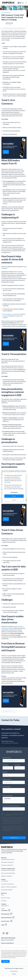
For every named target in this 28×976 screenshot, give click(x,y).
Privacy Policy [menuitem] (14, 971)
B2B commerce (7, 655)
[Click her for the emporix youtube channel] (3, 934)
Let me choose (14, 492)
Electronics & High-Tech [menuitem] (7, 865)
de (23, 2)
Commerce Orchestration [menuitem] (7, 884)
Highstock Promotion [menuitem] (6, 876)
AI (13, 711)
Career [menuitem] (3, 908)
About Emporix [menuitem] (5, 905)
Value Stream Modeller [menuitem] (6, 889)
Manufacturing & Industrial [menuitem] (7, 859)
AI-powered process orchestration (11, 314)
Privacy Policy (7, 482)
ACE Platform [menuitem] (4, 881)
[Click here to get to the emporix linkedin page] (7, 934)
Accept (14, 496)
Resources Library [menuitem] (5, 897)
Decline (14, 499)
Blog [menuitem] (2, 894)
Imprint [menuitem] (14, 974)
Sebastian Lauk (9, 23)
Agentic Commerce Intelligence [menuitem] (9, 886)
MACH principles (17, 271)
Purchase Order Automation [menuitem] (8, 870)
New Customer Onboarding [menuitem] (8, 873)
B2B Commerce (6, 711)
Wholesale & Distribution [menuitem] (7, 862)
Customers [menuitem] (4, 900)
